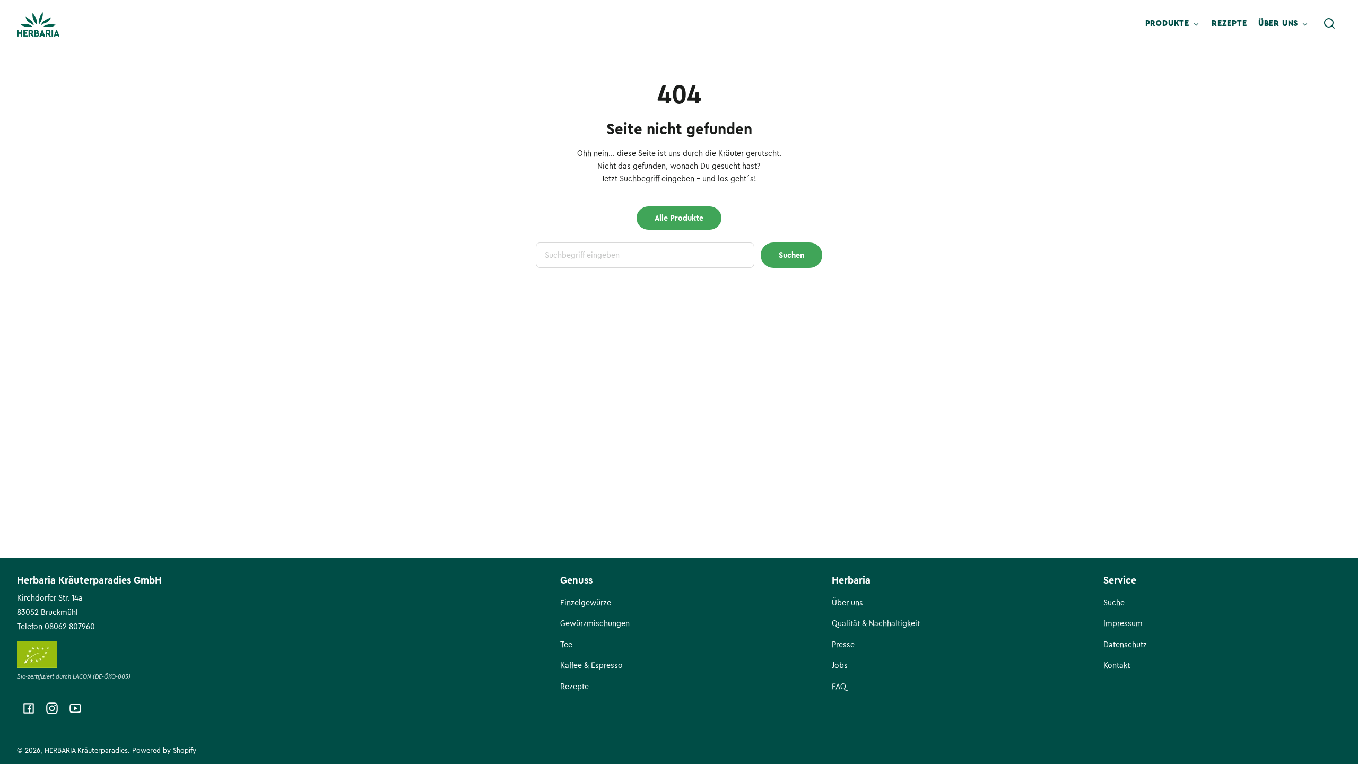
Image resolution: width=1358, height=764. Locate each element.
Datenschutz (1125, 644)
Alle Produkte (679, 218)
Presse (843, 644)
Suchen (791, 255)
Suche (1114, 602)
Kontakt (1116, 665)
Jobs (840, 665)
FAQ (839, 686)
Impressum (1123, 623)
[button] (1329, 23)
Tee (566, 644)
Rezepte (574, 686)
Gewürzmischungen (595, 623)
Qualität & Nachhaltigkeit (876, 623)
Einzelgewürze (585, 602)
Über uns (847, 602)
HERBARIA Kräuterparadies (86, 750)
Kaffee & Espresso (591, 665)
